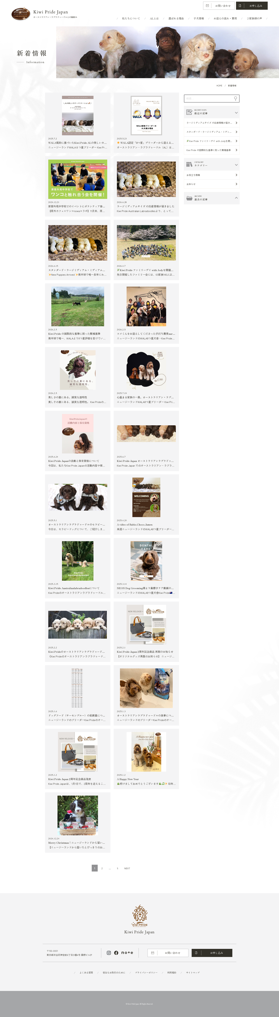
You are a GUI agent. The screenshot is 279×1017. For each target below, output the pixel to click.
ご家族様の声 (254, 18)
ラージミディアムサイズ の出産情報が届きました (211, 122)
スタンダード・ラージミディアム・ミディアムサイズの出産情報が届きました (212, 131)
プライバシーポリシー (146, 972)
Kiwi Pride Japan (139, 932)
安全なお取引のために (114, 972)
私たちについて (131, 18)
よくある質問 (86, 972)
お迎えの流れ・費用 (225, 18)
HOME (219, 85)
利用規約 (171, 972)
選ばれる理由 (176, 18)
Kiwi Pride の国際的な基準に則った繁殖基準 (208, 150)
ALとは (154, 18)
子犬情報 (199, 18)
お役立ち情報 (193, 175)
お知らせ (191, 184)
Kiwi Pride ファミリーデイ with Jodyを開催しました (214, 141)
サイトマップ (193, 972)
